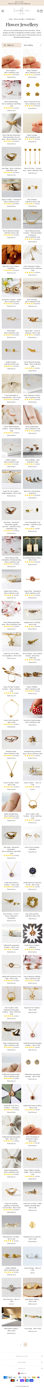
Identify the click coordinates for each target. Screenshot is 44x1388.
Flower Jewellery (19, 19)
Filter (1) (10, 45)
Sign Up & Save (22, 1356)
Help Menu (22, 1362)
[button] (8, 74)
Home (11, 19)
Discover (22, 1368)
